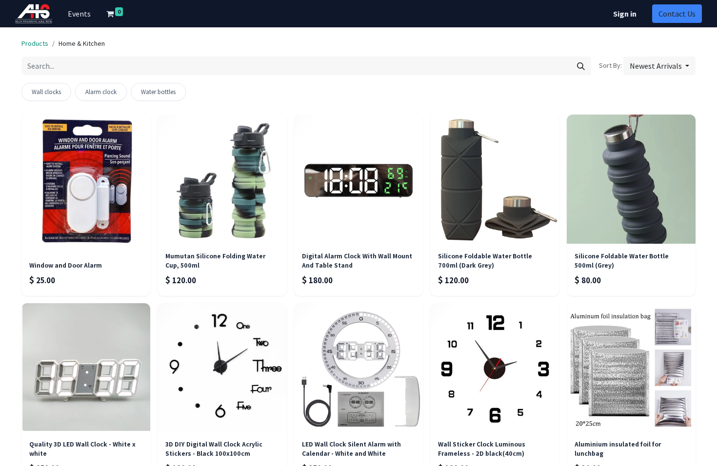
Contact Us (677, 14)
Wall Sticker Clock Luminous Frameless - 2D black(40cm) (481, 449)
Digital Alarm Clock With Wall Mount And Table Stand (357, 261)
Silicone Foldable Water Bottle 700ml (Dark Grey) (485, 261)
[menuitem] (79, 13)
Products (34, 43)
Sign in (625, 14)
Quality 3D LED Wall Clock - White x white (82, 449)
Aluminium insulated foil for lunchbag (618, 449)
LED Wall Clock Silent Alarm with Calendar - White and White (351, 449)
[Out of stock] (222, 179)
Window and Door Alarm (65, 265)
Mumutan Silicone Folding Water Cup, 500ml (215, 261)
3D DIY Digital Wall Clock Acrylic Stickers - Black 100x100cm (213, 449)
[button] (659, 66)
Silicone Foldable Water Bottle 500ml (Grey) (622, 261)
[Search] (581, 66)
